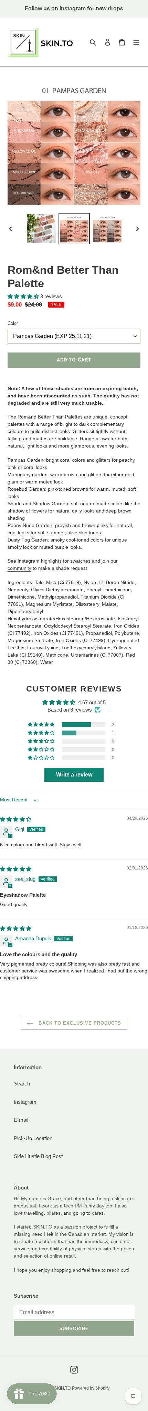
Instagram (25, 1102)
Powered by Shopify (90, 1388)
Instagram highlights (40, 561)
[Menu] (136, 42)
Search (22, 1084)
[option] (41, 228)
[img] (15, 819)
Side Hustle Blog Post (38, 1156)
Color (13, 323)
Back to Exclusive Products (79, 1023)
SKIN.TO (62, 1388)
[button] (24, 296)
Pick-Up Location (33, 1138)
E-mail (21, 1120)
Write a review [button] (74, 775)
